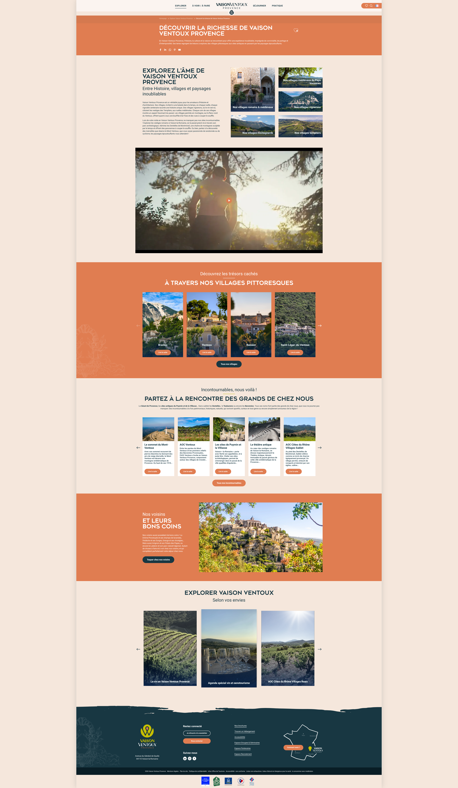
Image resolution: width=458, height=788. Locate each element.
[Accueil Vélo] (216, 781)
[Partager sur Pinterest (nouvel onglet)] (175, 50)
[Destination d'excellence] (241, 781)
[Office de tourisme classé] (205, 781)
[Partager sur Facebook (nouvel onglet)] (160, 50)
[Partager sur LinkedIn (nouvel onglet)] (165, 50)
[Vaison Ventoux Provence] (231, 9)
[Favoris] (366, 5)
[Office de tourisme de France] (252, 781)
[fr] (377, 5)
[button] (371, 6)
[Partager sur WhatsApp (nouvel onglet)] (170, 50)
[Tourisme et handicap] (228, 781)
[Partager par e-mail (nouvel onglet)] (179, 50)
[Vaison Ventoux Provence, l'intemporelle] (229, 200)
